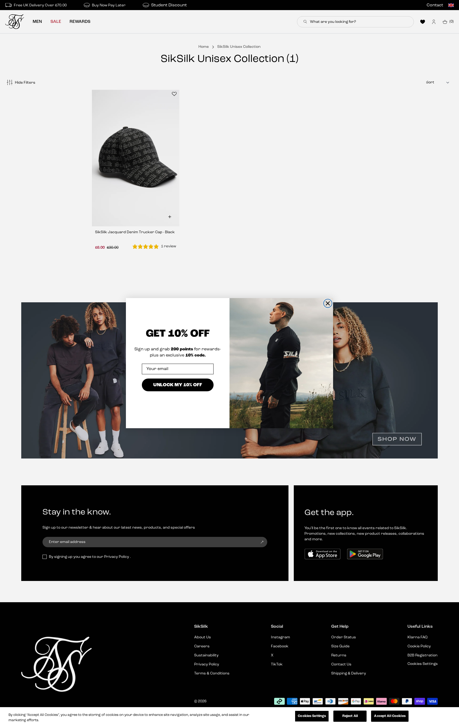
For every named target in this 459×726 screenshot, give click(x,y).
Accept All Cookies (389, 716)
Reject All (350, 716)
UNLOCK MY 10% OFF (177, 385)
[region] (229, 716)
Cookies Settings (312, 716)
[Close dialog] (328, 303)
